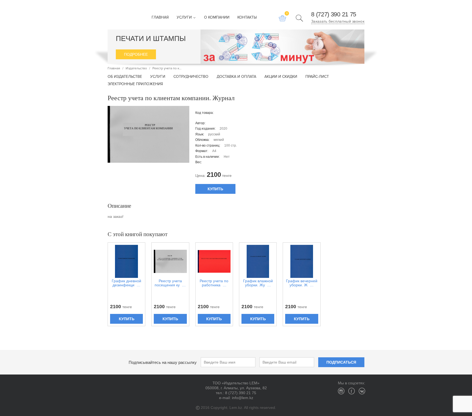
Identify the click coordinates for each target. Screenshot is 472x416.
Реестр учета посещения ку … (170, 283)
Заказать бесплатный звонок (337, 21)
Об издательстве (125, 77)
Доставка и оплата (236, 77)
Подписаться (341, 362)
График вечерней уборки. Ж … (301, 283)
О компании (216, 18)
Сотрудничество (190, 77)
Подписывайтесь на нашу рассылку (163, 362)
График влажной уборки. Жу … (258, 283)
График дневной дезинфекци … (126, 283)
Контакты (247, 18)
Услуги (185, 18)
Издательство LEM (117, 15)
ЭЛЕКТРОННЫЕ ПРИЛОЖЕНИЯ (135, 84)
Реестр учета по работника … (214, 283)
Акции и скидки (280, 77)
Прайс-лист (317, 77)
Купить (215, 189)
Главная (160, 18)
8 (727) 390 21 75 (333, 14)
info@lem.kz (242, 398)
